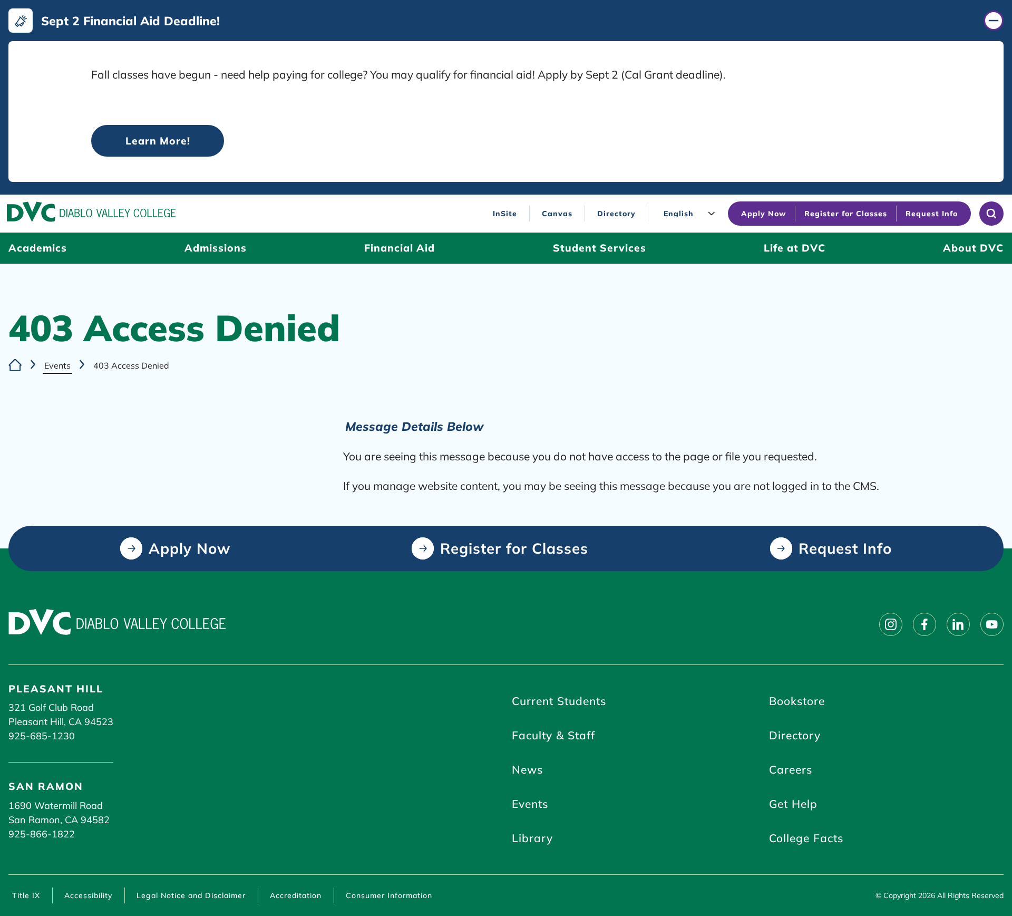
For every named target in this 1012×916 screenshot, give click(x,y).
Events (57, 365)
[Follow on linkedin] (958, 624)
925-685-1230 (41, 736)
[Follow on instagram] (890, 624)
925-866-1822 (41, 834)
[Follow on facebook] (924, 624)
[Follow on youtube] (992, 624)
